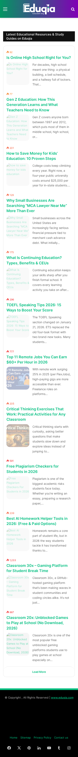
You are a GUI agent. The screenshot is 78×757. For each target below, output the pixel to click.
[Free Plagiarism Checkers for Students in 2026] (17, 487)
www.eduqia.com (62, 697)
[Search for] (73, 10)
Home (13, 737)
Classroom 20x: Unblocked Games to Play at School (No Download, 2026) (37, 622)
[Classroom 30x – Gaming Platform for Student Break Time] (17, 586)
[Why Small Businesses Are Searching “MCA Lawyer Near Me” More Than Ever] (17, 227)
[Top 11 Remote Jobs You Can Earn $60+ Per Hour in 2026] (17, 378)
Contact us (61, 737)
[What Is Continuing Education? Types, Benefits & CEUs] (17, 279)
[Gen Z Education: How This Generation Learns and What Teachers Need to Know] (17, 128)
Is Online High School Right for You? (38, 57)
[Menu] (5, 10)
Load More (39, 671)
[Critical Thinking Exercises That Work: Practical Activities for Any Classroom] (17, 435)
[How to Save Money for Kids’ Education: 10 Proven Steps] (17, 174)
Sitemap (25, 737)
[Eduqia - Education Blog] (39, 9)
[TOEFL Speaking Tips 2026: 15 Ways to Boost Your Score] (17, 326)
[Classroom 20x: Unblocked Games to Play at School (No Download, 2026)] (17, 644)
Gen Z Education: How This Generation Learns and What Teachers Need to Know (32, 104)
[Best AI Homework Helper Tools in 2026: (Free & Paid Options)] (17, 539)
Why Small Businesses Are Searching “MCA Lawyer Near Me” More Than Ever (36, 205)
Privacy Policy (42, 737)
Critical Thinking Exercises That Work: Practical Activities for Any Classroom (36, 414)
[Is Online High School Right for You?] (17, 73)
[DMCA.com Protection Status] (39, 731)
